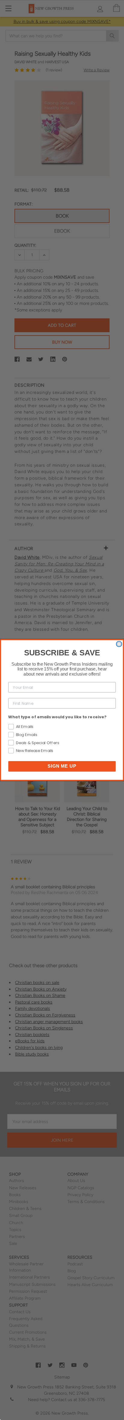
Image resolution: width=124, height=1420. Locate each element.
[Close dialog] (119, 644)
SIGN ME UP (62, 766)
